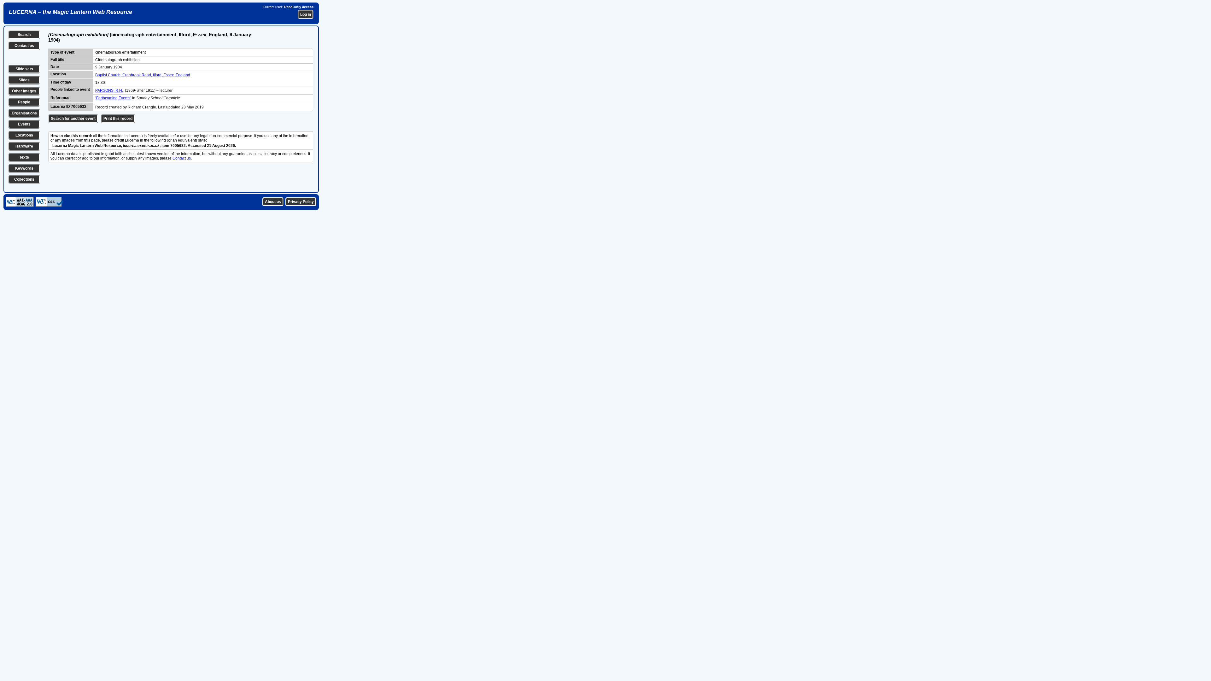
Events (24, 124)
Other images (24, 91)
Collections (24, 179)
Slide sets (24, 69)
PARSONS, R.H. (109, 90)
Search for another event (73, 118)
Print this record (117, 118)
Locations (24, 135)
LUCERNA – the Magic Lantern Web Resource (70, 12)
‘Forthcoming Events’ (113, 98)
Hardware (24, 146)
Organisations (24, 113)
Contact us (24, 46)
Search (24, 34)
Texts (24, 157)
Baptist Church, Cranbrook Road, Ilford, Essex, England (142, 75)
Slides (24, 80)
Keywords (24, 168)
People (24, 102)
